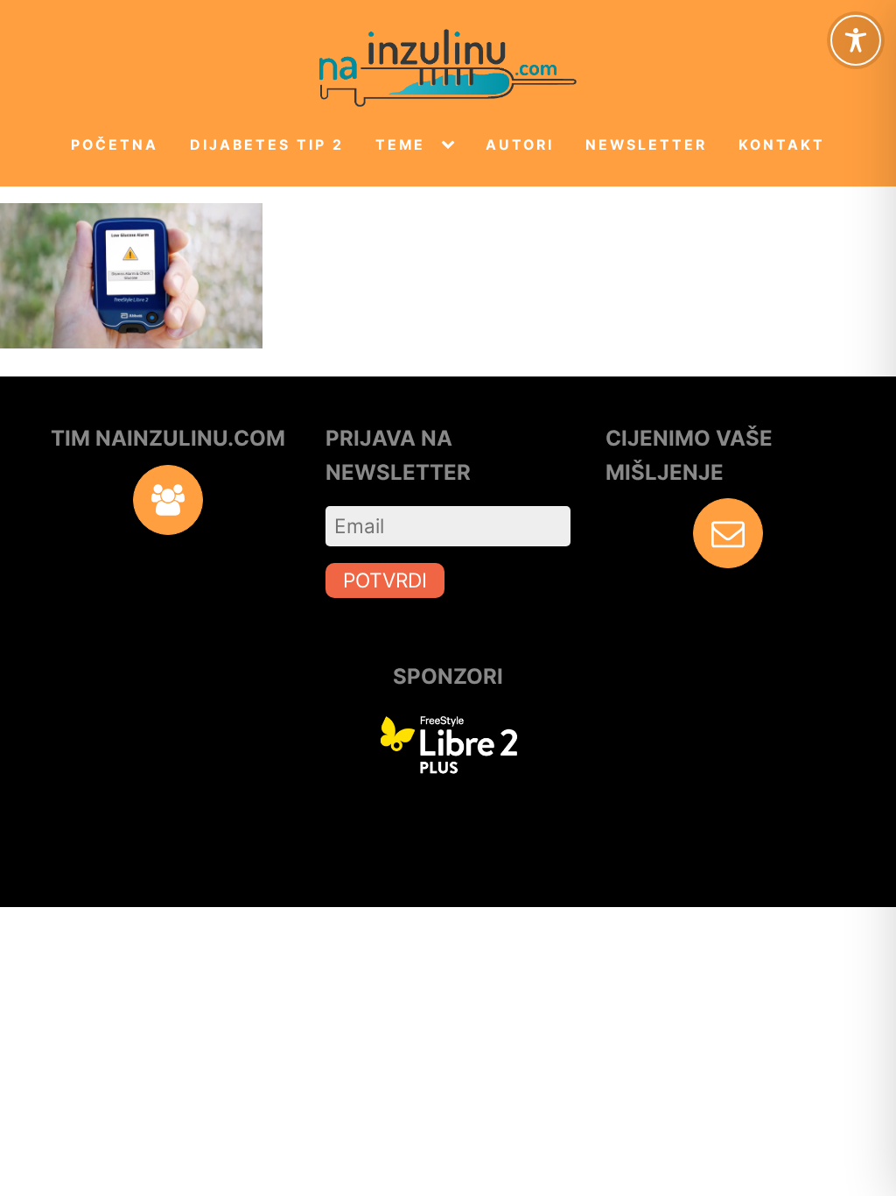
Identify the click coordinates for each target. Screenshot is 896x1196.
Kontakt (781, 145)
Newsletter (646, 145)
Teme (400, 145)
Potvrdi (385, 580)
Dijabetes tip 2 (267, 145)
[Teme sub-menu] (451, 145)
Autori (520, 145)
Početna (114, 145)
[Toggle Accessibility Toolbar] (856, 40)
